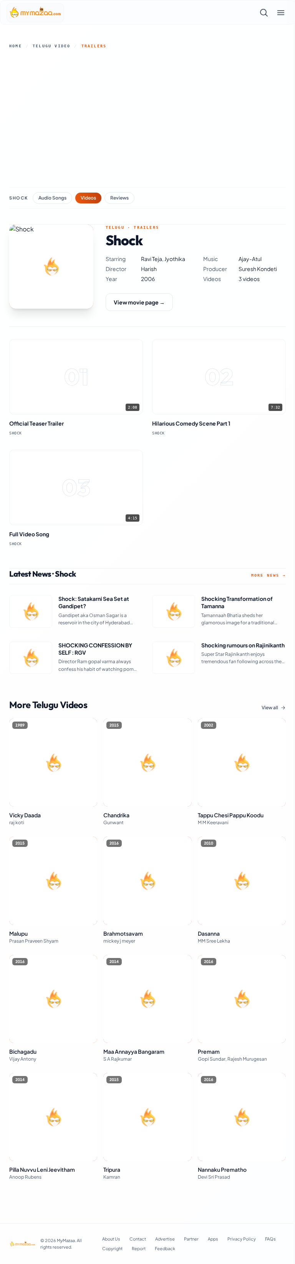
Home (15, 46)
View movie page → (139, 302)
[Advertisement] (147, 118)
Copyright (112, 1248)
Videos (88, 198)
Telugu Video (51, 46)
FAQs (270, 1238)
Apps (213, 1238)
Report (139, 1248)
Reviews (119, 198)
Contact (137, 1238)
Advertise (165, 1238)
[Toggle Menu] (280, 12)
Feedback (165, 1248)
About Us (111, 1238)
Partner (191, 1238)
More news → (268, 575)
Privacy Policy (241, 1238)
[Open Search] (264, 12)
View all (270, 707)
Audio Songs (52, 198)
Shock (18, 197)
